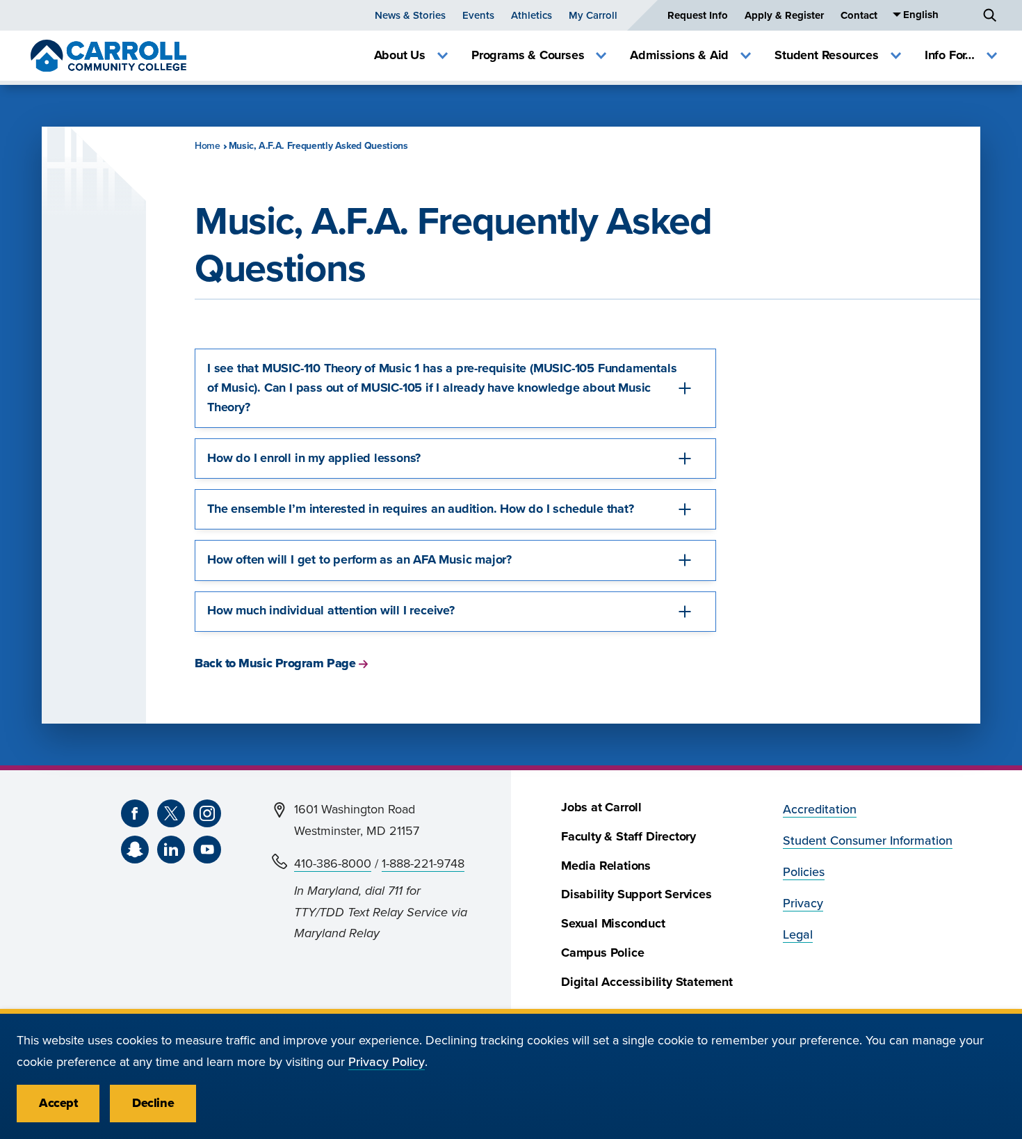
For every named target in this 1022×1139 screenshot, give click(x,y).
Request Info (697, 15)
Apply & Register (784, 15)
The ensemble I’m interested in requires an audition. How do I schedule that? (420, 509)
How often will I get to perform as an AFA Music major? (359, 559)
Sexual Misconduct (613, 923)
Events (478, 15)
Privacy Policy (386, 1062)
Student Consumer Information (867, 841)
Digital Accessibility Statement (647, 982)
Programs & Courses (527, 55)
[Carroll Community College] (108, 56)
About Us (399, 55)
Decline (153, 1103)
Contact (859, 15)
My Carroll (593, 15)
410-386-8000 (332, 864)
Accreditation (820, 809)
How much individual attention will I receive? (331, 610)
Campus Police (602, 953)
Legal (798, 934)
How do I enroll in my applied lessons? (314, 458)
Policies (804, 872)
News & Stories (410, 15)
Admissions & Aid (679, 55)
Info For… (950, 55)
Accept (58, 1103)
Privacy (803, 903)
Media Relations (606, 866)
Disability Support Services (636, 894)
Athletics (531, 15)
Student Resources (826, 55)
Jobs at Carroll (601, 807)
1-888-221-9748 (423, 864)
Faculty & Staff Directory (628, 836)
